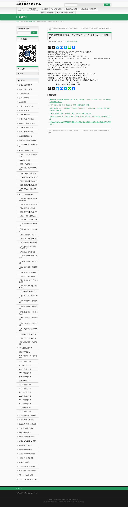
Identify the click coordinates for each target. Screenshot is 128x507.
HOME (18, 21)
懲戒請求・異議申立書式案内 (28, 424)
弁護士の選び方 (24, 98)
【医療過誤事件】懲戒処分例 (28, 212)
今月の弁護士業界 (24, 115)
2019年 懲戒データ (25, 384)
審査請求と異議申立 (25, 445)
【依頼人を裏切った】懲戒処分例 (28, 230)
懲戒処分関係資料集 (25, 449)
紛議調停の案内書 (24, 432)
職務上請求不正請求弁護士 (27, 471)
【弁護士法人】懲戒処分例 (27, 338)
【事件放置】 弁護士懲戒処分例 (27, 168)
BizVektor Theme (64, 501)
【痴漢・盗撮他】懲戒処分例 (28, 181)
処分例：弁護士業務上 (26, 194)
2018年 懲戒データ (25, 388)
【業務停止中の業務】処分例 (28, 204)
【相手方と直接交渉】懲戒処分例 (28, 296)
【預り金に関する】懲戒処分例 (28, 301)
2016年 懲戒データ (25, 396)
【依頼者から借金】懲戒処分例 (28, 262)
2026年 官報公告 (24, 352)
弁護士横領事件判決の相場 (27, 140)
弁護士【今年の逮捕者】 (27, 132)
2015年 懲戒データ (25, 400)
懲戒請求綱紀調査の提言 (27, 437)
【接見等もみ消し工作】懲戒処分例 (28, 281)
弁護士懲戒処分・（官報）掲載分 (28, 145)
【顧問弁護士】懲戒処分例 (27, 334)
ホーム (20, 488)
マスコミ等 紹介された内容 (27, 479)
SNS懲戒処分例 (25, 160)
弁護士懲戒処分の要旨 (26, 106)
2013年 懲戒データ (25, 407)
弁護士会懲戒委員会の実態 (27, 441)
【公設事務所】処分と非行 (27, 291)
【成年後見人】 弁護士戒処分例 (27, 189)
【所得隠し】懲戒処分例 (27, 252)
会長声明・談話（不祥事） (27, 123)
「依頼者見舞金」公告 (26, 127)
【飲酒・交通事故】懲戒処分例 (28, 324)
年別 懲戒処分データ (25, 348)
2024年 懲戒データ (25, 365)
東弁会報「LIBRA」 (25, 110)
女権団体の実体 (24, 93)
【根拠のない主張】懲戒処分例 (28, 267)
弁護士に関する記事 (30, 21)
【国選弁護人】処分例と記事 (28, 219)
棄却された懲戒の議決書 (27, 454)
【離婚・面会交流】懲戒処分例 (28, 318)
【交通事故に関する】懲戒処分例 (28, 329)
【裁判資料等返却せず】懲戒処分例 (28, 286)
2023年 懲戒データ (25, 369)
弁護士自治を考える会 (28, 4)
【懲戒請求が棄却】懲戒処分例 (28, 343)
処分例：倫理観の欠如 (26, 150)
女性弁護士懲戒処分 (25, 136)
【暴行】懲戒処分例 (25, 164)
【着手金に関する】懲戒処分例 (28, 307)
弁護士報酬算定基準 (25, 85)
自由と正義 (22, 102)
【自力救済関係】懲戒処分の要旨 (28, 256)
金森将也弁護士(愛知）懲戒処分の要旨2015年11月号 (96, 28)
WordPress (54, 501)
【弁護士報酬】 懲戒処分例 (27, 216)
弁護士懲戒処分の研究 (26, 420)
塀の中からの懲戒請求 (26, 475)
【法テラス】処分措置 (26, 458)
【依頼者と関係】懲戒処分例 (28, 177)
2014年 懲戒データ (25, 404)
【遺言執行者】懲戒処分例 (28, 242)
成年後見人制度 (24, 462)
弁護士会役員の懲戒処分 (27, 466)
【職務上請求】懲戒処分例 (27, 272)
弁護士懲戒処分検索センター (28, 119)
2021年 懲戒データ (25, 377)
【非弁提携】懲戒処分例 (27, 208)
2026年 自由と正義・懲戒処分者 (28, 356)
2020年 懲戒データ (25, 380)
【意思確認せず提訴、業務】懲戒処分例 (28, 199)
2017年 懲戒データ (25, 392)
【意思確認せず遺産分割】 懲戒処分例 (28, 247)
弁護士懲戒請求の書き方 (27, 428)
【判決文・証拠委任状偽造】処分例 (28, 224)
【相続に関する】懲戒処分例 (28, 238)
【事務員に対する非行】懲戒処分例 (28, 313)
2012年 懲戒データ (25, 411)
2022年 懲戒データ (25, 373)
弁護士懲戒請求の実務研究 (27, 415)
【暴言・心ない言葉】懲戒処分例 (28, 155)
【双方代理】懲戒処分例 (27, 276)
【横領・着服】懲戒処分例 (27, 173)
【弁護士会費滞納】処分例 (27, 235)
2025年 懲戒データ (25, 361)
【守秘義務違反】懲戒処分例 (28, 185)
